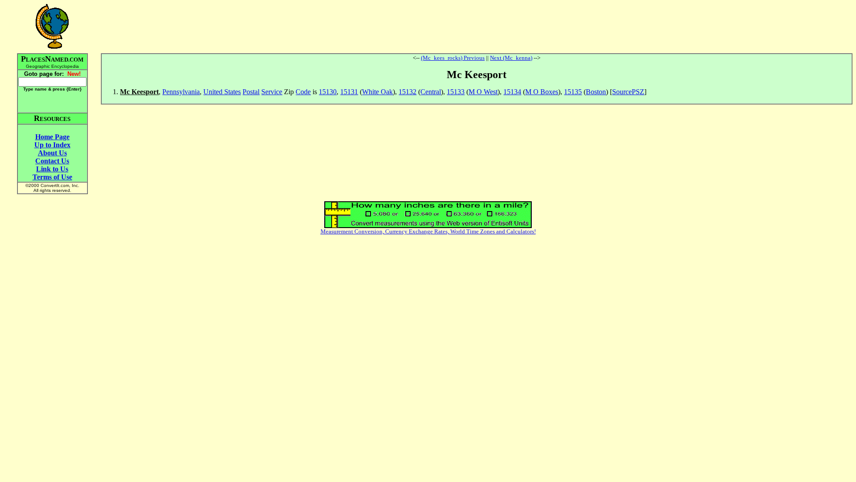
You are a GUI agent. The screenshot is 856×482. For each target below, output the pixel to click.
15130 (328, 92)
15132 (407, 92)
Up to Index (52, 145)
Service (271, 92)
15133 (456, 92)
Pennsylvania (181, 92)
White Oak (377, 92)
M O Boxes (541, 92)
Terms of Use (52, 177)
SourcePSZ (628, 92)
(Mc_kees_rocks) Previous (453, 57)
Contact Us (52, 161)
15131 (349, 92)
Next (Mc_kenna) (511, 57)
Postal (251, 92)
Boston (596, 92)
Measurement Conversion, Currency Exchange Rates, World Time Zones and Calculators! (428, 231)
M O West (483, 92)
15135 (573, 92)
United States (222, 92)
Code (303, 92)
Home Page (52, 137)
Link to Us (52, 169)
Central (430, 92)
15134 (512, 92)
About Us (52, 153)
